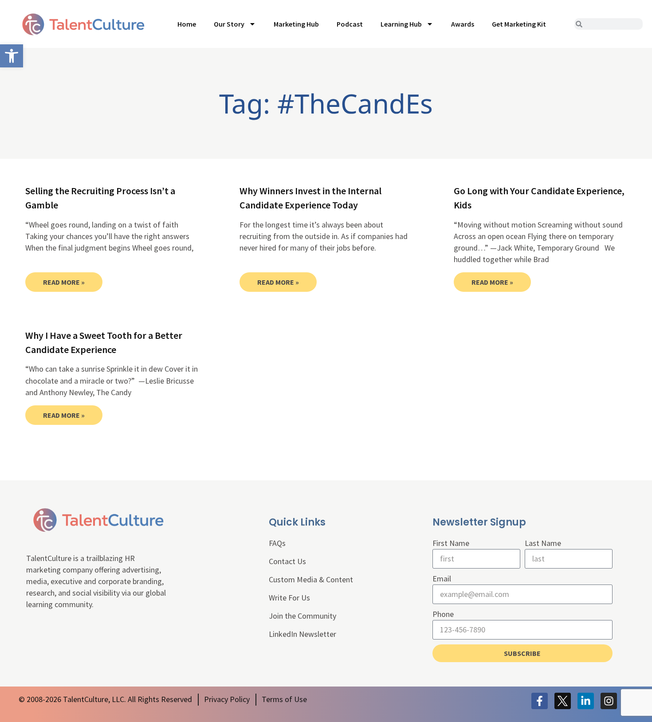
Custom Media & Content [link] (311, 579)
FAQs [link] (277, 543)
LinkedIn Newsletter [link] (302, 634)
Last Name (543, 543)
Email (441, 578)
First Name (450, 543)
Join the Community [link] (302, 616)
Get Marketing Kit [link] (519, 24)
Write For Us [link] (289, 598)
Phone (443, 614)
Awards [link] (462, 24)
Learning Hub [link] (401, 24)
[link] (11, 55)
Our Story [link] (229, 24)
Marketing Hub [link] (296, 24)
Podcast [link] (350, 24)
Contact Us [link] (287, 561)
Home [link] (186, 24)
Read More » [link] (64, 282)
